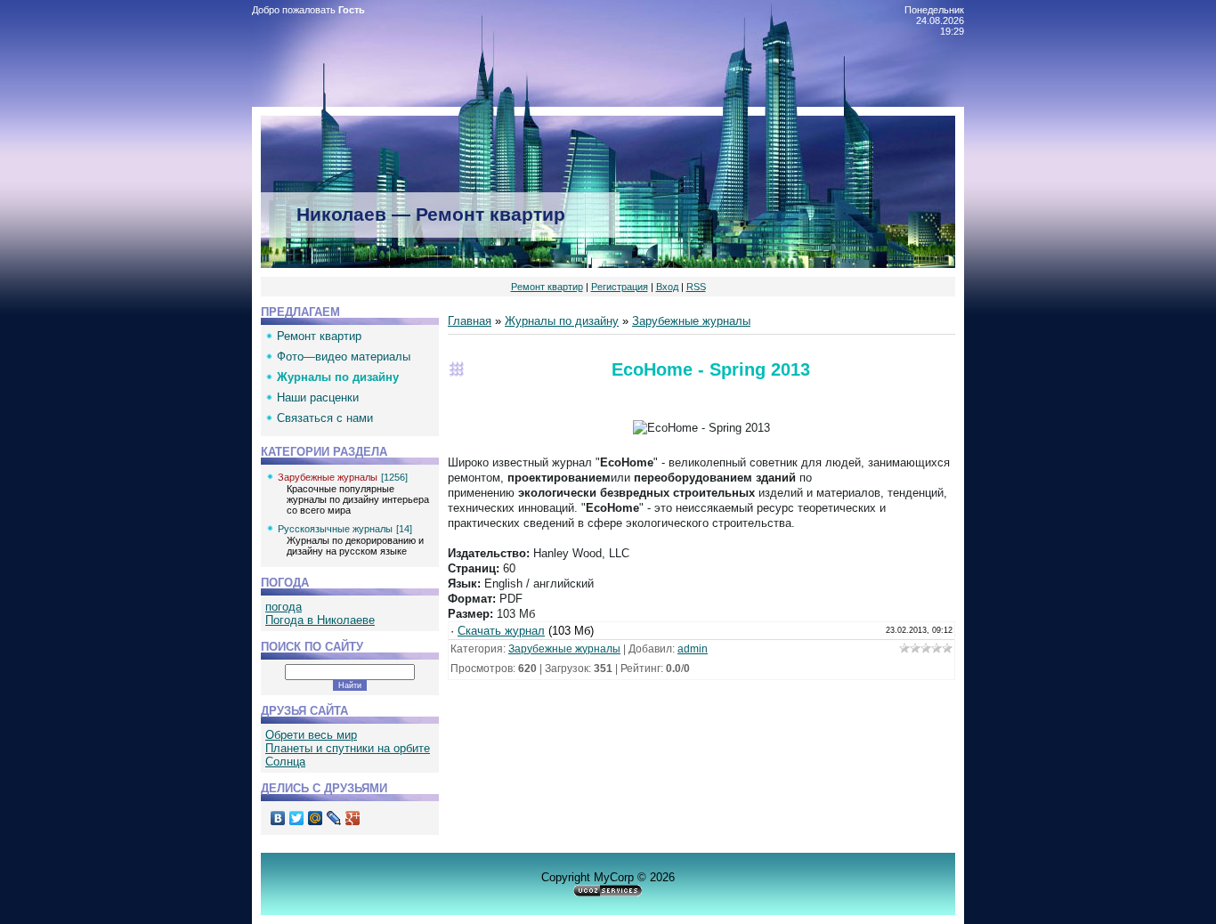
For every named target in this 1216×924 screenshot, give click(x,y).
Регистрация (619, 286)
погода (283, 606)
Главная (469, 321)
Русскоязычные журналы (335, 528)
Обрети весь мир (311, 735)
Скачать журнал (501, 630)
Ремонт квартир (547, 286)
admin (692, 649)
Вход (667, 286)
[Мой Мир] (315, 818)
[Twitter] (297, 818)
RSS (696, 286)
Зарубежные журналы (327, 477)
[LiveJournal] (334, 818)
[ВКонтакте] (278, 818)
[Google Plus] (353, 818)
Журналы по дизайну (562, 321)
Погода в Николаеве (320, 620)
